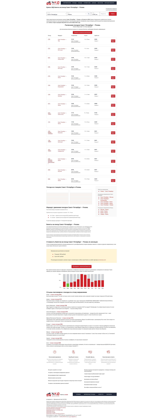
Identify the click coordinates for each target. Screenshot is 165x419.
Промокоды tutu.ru (50, 411)
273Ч (49, 48)
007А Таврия (49, 113)
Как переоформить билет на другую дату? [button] (57, 375)
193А (49, 85)
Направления (67, 2)
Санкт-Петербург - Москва (106, 197)
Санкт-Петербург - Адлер (106, 203)
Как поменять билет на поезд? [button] (90, 384)
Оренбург (60, 96)
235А (49, 169)
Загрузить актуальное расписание (82, 32)
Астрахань (60, 132)
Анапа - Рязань (104, 211)
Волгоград (60, 50)
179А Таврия (49, 141)
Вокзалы (109, 394)
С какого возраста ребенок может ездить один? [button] (94, 373)
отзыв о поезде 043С (56, 338)
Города (74, 2)
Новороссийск (61, 59)
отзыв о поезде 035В (55, 343)
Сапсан (94, 2)
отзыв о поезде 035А (56, 294)
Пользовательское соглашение (53, 408)
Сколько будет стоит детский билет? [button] (92, 376)
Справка (78, 394)
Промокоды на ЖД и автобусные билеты (55, 413)
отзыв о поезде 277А (67, 318)
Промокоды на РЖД (50, 412)
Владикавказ (61, 86)
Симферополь (61, 151)
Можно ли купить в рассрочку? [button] (54, 377)
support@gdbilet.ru (73, 416)
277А (49, 76)
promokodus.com (102, 260)
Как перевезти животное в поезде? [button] (91, 381)
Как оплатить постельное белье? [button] (91, 379)
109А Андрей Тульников (50, 132)
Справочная (87, 2)
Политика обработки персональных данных (56, 407)
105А (49, 94)
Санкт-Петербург (61, 39)
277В (49, 39)
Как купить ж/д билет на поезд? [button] (54, 369)
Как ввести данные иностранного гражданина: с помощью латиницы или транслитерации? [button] (99, 370)
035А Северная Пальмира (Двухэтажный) (51, 161)
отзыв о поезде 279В (61, 305)
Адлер (59, 105)
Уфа (59, 40)
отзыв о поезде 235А (57, 324)
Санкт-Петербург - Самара (106, 204)
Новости (100, 394)
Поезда (80, 2)
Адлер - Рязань (104, 212)
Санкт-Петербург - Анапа (106, 201)
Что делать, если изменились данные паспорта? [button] (58, 383)
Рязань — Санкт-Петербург (106, 191)
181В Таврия (49, 150)
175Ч (49, 122)
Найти (113, 13)
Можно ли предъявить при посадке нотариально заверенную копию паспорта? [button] (65, 380)
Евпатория (60, 141)
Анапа (59, 77)
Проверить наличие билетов (81, 266)
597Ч (49, 103)
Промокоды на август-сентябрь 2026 (54, 410)
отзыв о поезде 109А (56, 332)
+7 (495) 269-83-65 (63, 416)
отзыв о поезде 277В (62, 311)
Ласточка (100, 2)
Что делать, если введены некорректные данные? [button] (59, 372)
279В (49, 66)
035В (49, 179)
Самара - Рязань (104, 214)
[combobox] (56, 14)
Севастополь (61, 114)
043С (49, 57)
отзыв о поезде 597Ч (56, 299)
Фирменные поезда (89, 394)
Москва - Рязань (104, 209)
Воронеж (60, 171)
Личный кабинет (109, 2)
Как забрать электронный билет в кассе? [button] (93, 387)
